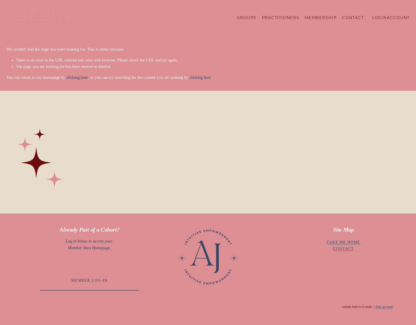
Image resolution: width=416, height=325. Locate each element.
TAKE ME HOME (343, 242)
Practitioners (280, 17)
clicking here (77, 77)
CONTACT (343, 249)
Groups (247, 17)
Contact (353, 17)
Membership (321, 17)
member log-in (89, 280)
